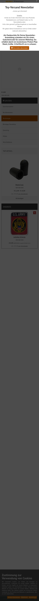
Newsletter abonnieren (20, 48)
